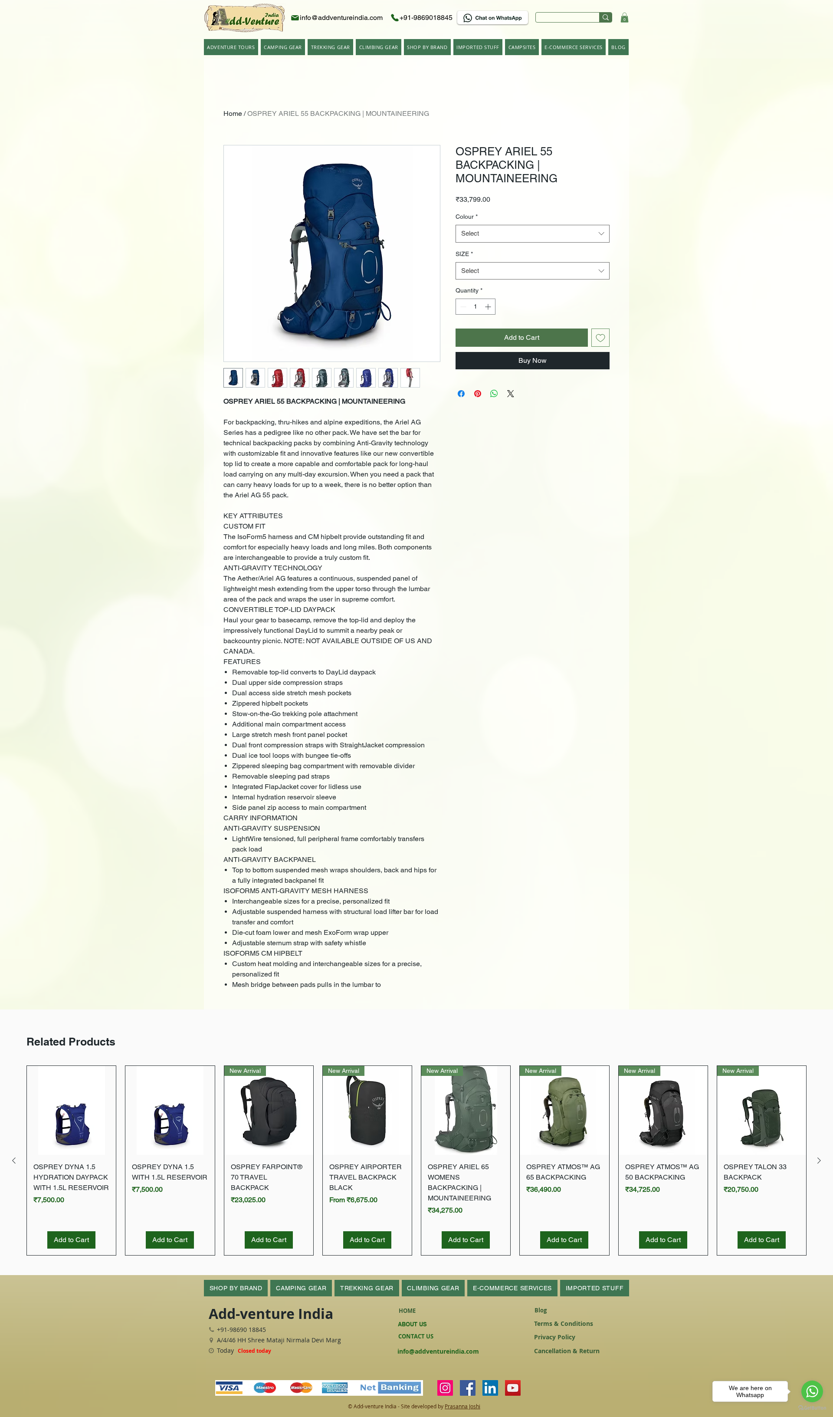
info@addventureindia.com (438, 1351)
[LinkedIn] (490, 1388)
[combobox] (533, 234)
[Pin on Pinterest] (477, 393)
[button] (624, 18)
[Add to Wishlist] (600, 338)
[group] (416, 1160)
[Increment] (488, 306)
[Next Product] (819, 1160)
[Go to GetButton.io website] (812, 1408)
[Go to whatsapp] (812, 1391)
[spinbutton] (475, 306)
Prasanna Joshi (462, 1406)
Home (232, 113)
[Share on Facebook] (461, 393)
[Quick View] (71, 1110)
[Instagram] (445, 1388)
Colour (467, 216)
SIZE (464, 253)
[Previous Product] (14, 1160)
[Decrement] (462, 306)
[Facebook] (468, 1388)
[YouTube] (513, 1388)
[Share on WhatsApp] (494, 393)
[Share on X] (510, 393)
